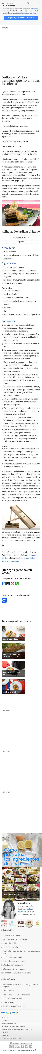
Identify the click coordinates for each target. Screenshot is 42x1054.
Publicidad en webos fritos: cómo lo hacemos (17, 1029)
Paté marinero (8, 1002)
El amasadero (21, 923)
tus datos (35, 9)
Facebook (14, 1046)
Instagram (10, 1046)
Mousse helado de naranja (13, 999)
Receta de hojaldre (10, 943)
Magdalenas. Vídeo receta (13, 965)
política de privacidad (27, 13)
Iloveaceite (4, 923)
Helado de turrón (10, 991)
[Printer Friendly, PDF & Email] (4, 602)
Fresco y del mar (12, 923)
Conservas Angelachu (29, 923)
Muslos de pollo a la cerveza (13, 969)
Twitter (22, 1046)
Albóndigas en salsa (11, 947)
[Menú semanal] (21, 900)
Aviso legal (5, 1020)
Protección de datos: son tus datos (13, 1026)
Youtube (18, 1046)
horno (22, 558)
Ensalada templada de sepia (13, 1006)
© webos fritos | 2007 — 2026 (12, 1038)
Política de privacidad (9, 1023)
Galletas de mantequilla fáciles (15, 939)
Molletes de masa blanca (12, 957)
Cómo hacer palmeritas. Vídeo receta (17, 973)
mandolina (30, 558)
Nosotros (5, 1017)
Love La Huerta (38, 923)
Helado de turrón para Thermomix (16, 995)
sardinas (15, 561)
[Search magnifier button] (28, 3)
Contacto (5, 1035)
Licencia (5, 1032)
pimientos (6, 561)
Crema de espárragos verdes (14, 961)
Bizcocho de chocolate (11, 936)
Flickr (30, 1046)
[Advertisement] (21, 50)
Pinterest (26, 1046)
